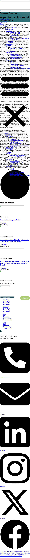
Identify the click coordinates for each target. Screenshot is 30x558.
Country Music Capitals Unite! (10, 220)
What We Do (8, 45)
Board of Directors (15, 32)
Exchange (9, 52)
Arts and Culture (14, 54)
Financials (6, 317)
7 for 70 (12, 61)
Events (8, 47)
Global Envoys (14, 39)
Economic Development (16, 57)
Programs (9, 60)
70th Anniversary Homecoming (18, 48)
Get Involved (6, 304)
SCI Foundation (10, 42)
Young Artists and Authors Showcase (20, 68)
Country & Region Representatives (19, 38)
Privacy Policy (7, 318)
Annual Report (7, 319)
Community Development (17, 55)
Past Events (13, 51)
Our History (9, 29)
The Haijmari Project (15, 67)
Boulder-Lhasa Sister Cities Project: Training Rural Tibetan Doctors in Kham (14, 240)
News (4, 314)
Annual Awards (14, 64)
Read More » (3, 223)
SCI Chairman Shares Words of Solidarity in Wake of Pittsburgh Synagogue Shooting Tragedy (15, 263)
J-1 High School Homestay (17, 65)
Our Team (9, 31)
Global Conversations (15, 49)
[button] (15, 101)
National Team (14, 35)
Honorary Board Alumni (16, 34)
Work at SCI (9, 41)
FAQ (4, 315)
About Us (7, 28)
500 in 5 (12, 62)
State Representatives (15, 36)
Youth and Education (15, 58)
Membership (6, 302)
